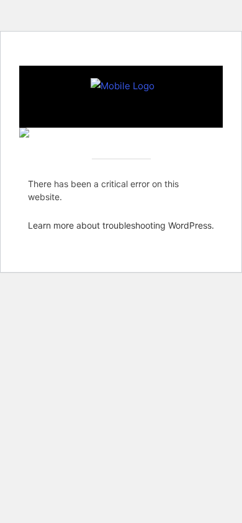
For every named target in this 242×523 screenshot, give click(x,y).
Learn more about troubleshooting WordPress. (121, 225)
